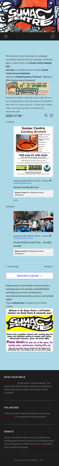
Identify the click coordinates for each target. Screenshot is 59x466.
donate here (18, 302)
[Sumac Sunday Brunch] (33, 151)
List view (10, 69)
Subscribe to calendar (28, 275)
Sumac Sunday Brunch (26, 187)
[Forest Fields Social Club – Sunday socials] (33, 221)
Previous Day (13, 266)
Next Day (47, 266)
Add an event (10, 382)
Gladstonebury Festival (28, 76)
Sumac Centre (29, 460)
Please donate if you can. (41, 447)
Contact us (9, 416)
